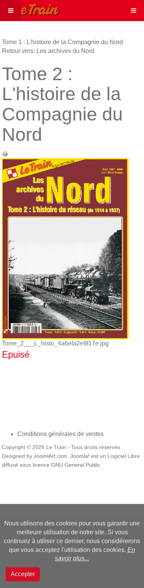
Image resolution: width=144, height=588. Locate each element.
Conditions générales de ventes (60, 434)
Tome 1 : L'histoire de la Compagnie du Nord (62, 42)
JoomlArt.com (50, 456)
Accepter (23, 574)
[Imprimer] (5, 153)
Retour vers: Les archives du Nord (48, 51)
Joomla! (79, 456)
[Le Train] (30, 8)
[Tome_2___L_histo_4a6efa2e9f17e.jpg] (65, 248)
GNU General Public (75, 465)
